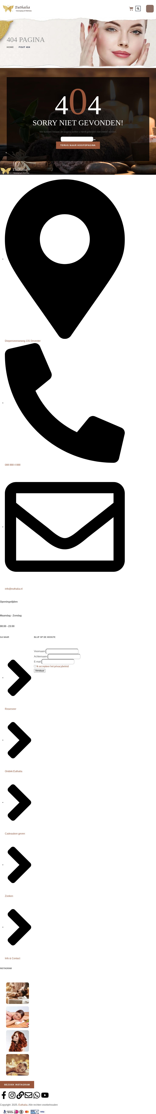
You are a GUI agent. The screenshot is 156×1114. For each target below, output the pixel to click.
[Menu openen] (150, 8)
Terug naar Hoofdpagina (78, 145)
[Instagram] (12, 1095)
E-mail (37, 661)
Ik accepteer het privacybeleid (53, 666)
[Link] (20, 1095)
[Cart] (131, 9)
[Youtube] (45, 1095)
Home (10, 47)
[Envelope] (28, 1095)
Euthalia (22, 1105)
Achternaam (40, 656)
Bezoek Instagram (17, 1084)
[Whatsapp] (37, 1095)
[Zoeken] (138, 8)
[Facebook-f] (4, 1095)
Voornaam (39, 651)
